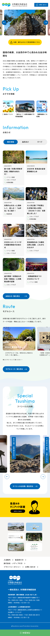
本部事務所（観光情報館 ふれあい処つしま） (23, 595)
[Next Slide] (45, 22)
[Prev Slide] (4, 22)
